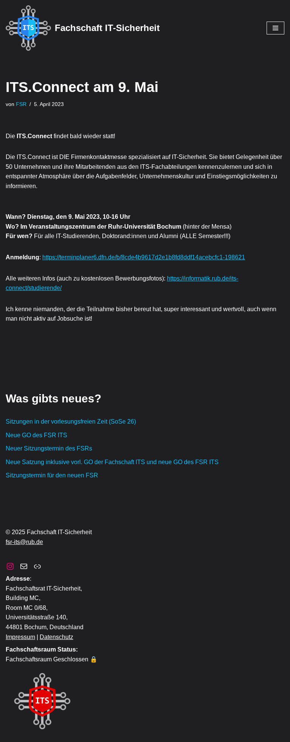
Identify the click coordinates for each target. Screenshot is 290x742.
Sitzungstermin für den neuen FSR (52, 475)
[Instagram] (10, 566)
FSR (21, 104)
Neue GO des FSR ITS (36, 435)
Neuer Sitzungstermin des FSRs (49, 448)
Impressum (20, 637)
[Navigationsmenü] (275, 28)
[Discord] (37, 566)
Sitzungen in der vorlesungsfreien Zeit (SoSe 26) (71, 421)
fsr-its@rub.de (24, 542)
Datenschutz (56, 637)
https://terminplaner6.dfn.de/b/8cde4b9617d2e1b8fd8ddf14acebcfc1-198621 (143, 257)
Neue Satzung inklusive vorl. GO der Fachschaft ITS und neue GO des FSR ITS (112, 462)
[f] (23, 566)
